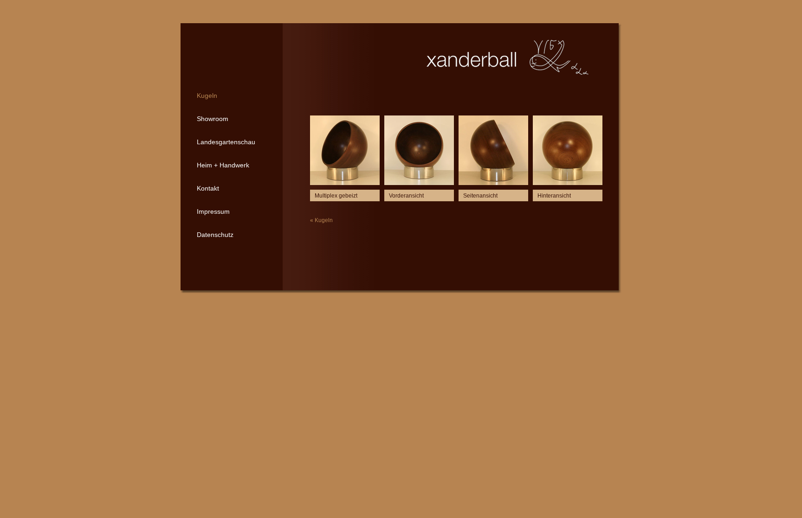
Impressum (213, 211)
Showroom (212, 118)
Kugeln (207, 95)
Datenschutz (215, 234)
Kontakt (208, 188)
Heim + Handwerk (223, 165)
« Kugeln (321, 220)
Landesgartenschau (226, 142)
